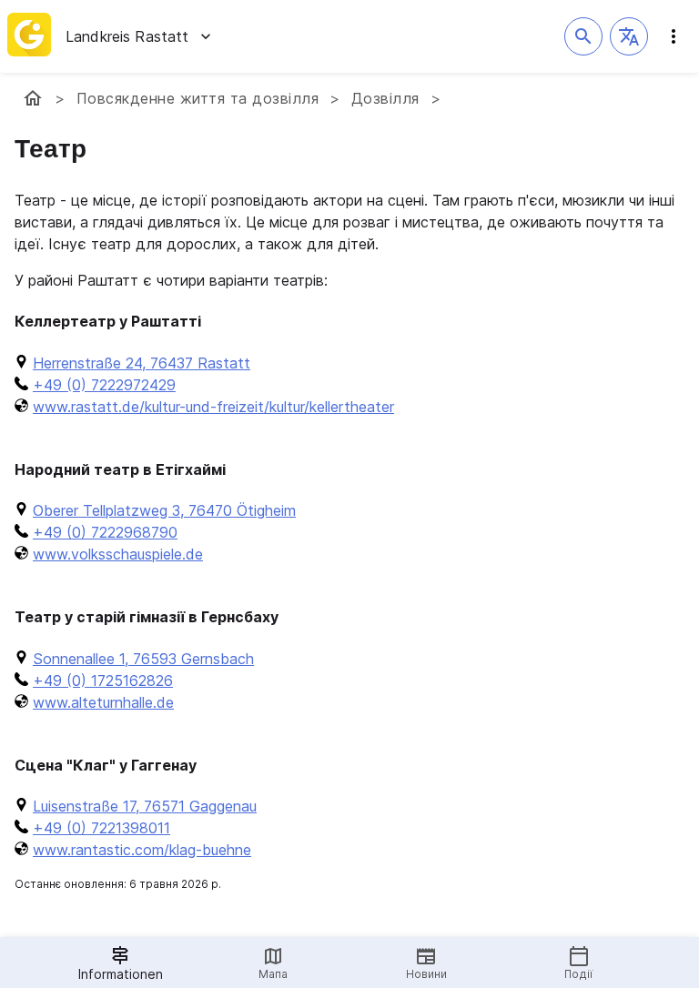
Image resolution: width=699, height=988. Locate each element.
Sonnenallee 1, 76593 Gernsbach (143, 659)
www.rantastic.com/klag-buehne (142, 850)
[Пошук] (583, 36)
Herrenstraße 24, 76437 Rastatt (141, 363)
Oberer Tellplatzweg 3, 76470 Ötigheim (164, 510)
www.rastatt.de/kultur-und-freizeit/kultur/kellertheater (213, 407)
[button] (629, 36)
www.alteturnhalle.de (103, 702)
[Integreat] (29, 36)
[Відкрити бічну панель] (673, 36)
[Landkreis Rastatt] (33, 98)
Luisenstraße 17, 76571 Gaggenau (145, 806)
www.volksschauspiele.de (118, 554)
